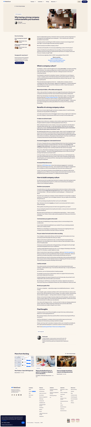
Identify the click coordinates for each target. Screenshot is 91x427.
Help (29, 393)
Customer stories (74, 395)
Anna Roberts (38, 375)
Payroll (40, 411)
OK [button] (23, 422)
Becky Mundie (17, 372)
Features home (42, 389)
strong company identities (52, 97)
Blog (72, 393)
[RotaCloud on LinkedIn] (21, 395)
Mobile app (41, 398)
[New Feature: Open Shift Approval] (24, 361)
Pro (50, 397)
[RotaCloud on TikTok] (16, 395)
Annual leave (41, 395)
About (30, 389)
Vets (61, 403)
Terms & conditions (30, 422)
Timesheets (41, 407)
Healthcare (62, 408)
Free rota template (74, 398)
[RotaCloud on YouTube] (19, 395)
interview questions (68, 252)
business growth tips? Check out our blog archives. (54, 326)
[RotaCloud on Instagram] (14, 395)
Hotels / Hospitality (63, 392)
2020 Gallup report (46, 165)
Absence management (43, 397)
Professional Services (64, 401)
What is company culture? (57, 58)
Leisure (61, 405)
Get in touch (31, 395)
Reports (40, 409)
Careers (30, 391)
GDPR (41, 422)
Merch (30, 397)
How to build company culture (57, 61)
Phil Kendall (20, 22)
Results (72, 400)
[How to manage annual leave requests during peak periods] (66, 361)
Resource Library (74, 389)
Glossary (72, 391)
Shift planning (41, 391)
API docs (72, 402)
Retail (61, 396)
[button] (33, 2)
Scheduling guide (74, 397)
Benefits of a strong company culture (56, 60)
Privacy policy (37, 422)
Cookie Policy (4, 420)
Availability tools (42, 402)
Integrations (41, 416)
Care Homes (62, 394)
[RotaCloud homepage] (7, 2)
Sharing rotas (41, 400)
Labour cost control (42, 393)
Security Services (63, 410)
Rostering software (53, 395)
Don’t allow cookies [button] (6, 422)
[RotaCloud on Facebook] (12, 395)
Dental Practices (63, 406)
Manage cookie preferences (7, 424)
